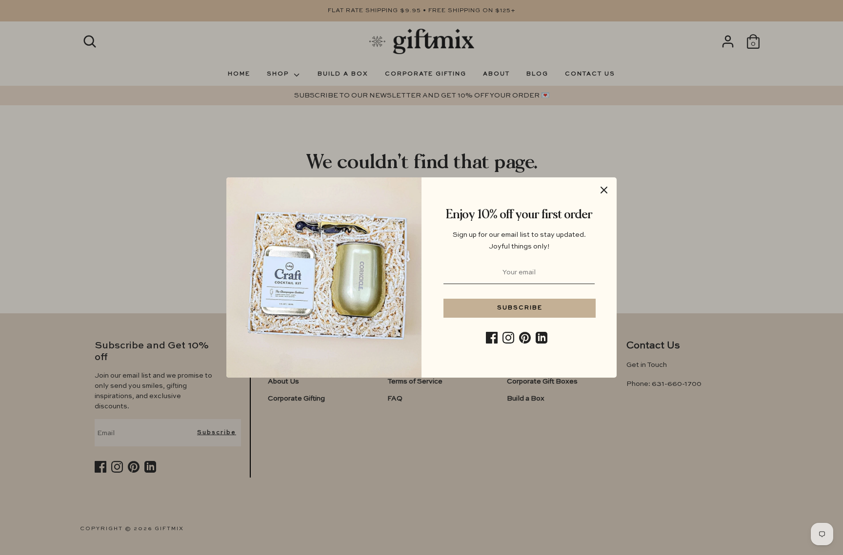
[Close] (604, 190)
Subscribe (519, 308)
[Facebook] (492, 338)
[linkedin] (541, 338)
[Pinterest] (525, 338)
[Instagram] (508, 338)
